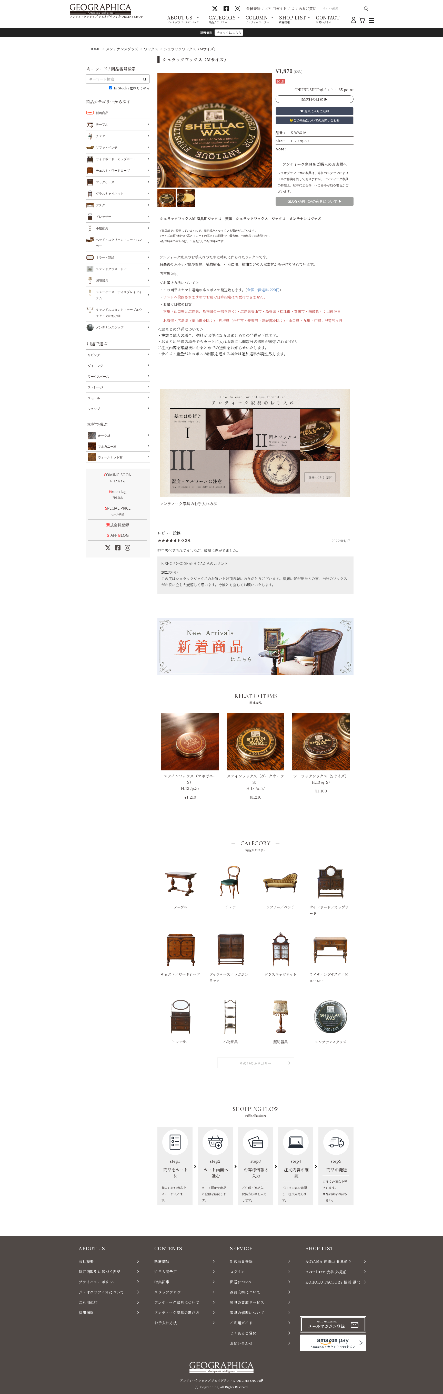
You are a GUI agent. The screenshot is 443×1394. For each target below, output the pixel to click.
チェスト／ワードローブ (180, 974)
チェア (230, 907)
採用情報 (86, 1312)
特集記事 (161, 1281)
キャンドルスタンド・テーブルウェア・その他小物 (119, 313)
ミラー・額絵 (105, 257)
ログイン (237, 1271)
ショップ (94, 409)
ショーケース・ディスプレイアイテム (119, 295)
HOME (94, 48)
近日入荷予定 (165, 1271)
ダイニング (95, 366)
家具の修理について (247, 1312)
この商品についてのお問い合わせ (316, 120)
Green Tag (117, 494)
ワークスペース (98, 376)
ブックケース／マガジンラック (228, 977)
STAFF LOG (118, 535)
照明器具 (280, 1041)
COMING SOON (118, 477)
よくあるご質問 (303, 8)
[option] (214, 130)
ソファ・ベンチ (106, 147)
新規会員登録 (117, 524)
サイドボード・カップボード (116, 159)
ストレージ (95, 387)
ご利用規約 (88, 1302)
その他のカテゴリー (255, 1063)
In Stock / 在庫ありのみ (132, 88)
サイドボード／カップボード (329, 910)
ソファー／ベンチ (280, 907)
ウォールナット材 (110, 457)
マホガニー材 (107, 446)
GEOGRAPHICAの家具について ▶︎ (314, 201)
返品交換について (245, 1292)
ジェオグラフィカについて (101, 1292)
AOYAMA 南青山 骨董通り (328, 1261)
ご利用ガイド (276, 8)
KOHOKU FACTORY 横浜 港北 (333, 1282)
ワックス (151, 48)
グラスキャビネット (280, 974)
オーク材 (104, 435)
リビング (94, 355)
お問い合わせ (241, 1343)
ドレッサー (180, 1041)
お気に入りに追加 (316, 111)
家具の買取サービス (247, 1302)
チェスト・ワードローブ (113, 170)
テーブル (180, 907)
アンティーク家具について (176, 1302)
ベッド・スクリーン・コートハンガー (119, 243)
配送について (241, 1281)
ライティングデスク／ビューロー (328, 977)
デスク (100, 205)
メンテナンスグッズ (122, 48)
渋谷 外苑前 (326, 1271)
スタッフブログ (167, 1292)
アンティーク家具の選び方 (176, 1312)
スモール (94, 398)
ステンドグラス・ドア (111, 269)
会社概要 (86, 1261)
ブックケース (105, 182)
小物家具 (230, 1041)
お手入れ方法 (165, 1322)
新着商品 (102, 113)
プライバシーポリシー (98, 1281)
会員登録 (253, 8)
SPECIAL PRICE (117, 510)
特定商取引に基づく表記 (99, 1271)
